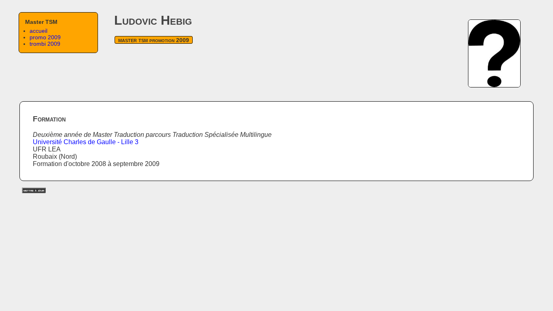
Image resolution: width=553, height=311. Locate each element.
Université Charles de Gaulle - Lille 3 (85, 141)
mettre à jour (33, 190)
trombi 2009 (45, 43)
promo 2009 (45, 37)
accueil (38, 31)
